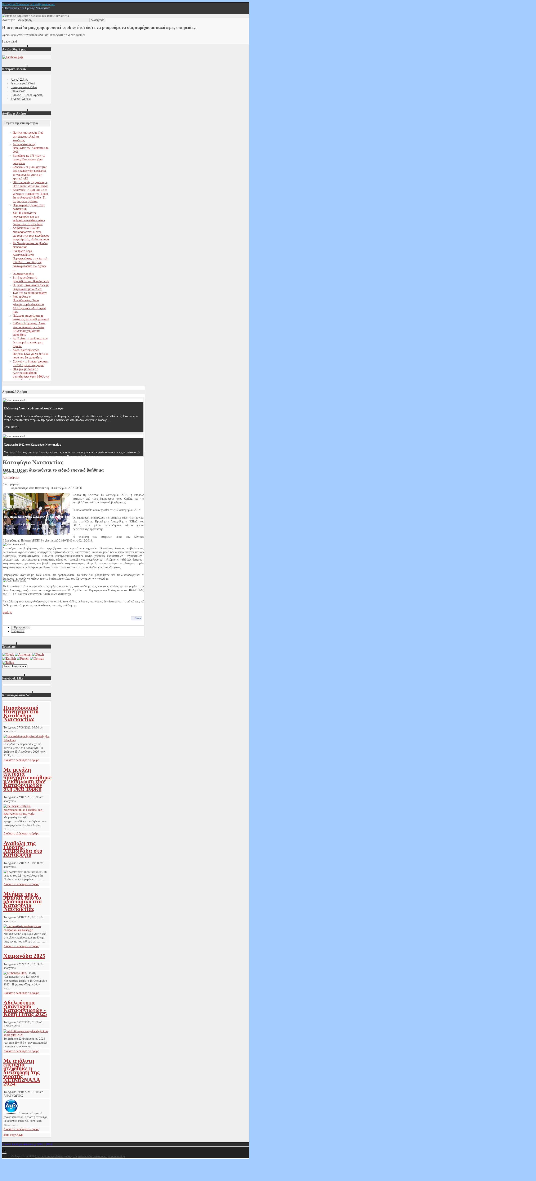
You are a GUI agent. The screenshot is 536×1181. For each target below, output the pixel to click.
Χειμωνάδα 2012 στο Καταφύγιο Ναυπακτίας (32, 444)
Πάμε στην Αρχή (13, 1134)
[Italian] (8, 662)
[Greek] (8, 654)
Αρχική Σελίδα (19, 79)
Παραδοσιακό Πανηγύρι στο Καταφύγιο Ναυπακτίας (21, 713)
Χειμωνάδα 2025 (24, 956)
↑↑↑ (4, 1152)
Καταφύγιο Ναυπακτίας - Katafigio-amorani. (28, 4)
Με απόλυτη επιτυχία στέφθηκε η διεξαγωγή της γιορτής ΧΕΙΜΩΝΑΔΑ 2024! (21, 1072)
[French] (23, 658)
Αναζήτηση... (10, 20)
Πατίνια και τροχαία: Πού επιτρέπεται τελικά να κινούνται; (28, 136)
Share (138, 618)
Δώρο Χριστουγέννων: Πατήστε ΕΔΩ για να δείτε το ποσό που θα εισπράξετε (30, 353)
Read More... (11, 426)
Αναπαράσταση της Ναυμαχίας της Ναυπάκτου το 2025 (31, 148)
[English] (9, 658)
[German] (37, 658)
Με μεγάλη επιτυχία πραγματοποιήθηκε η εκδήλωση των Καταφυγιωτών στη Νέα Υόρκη (27, 779)
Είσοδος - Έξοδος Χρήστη (27, 95)
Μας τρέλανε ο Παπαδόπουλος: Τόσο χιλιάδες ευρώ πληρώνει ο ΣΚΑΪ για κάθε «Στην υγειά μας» (29, 304)
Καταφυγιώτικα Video (24, 87)
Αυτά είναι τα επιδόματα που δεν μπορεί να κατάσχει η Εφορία (30, 342)
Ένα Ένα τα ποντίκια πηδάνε (30, 292)
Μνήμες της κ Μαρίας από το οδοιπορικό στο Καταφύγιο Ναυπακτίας (22, 901)
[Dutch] (38, 654)
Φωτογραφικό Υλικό (23, 83)
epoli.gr (7, 612)
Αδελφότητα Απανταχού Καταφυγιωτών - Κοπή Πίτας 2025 (25, 1008)
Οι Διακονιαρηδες (23, 273)
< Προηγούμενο (21, 627)
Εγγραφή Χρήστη (21, 98)
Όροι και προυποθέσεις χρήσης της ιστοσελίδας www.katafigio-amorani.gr (80, 1156)
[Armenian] (23, 654)
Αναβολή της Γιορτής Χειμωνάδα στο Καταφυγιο (22, 849)
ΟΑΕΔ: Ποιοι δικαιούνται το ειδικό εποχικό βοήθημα (53, 470)
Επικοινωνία (18, 91)
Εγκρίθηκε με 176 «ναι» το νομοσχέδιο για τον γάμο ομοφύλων (29, 159)
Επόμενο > (18, 631)
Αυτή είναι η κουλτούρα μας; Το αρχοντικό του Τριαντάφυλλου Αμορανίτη (50, 480)
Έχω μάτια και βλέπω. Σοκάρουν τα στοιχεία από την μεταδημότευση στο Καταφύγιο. (58, 516)
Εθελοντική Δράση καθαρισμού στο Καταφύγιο (33, 408)
